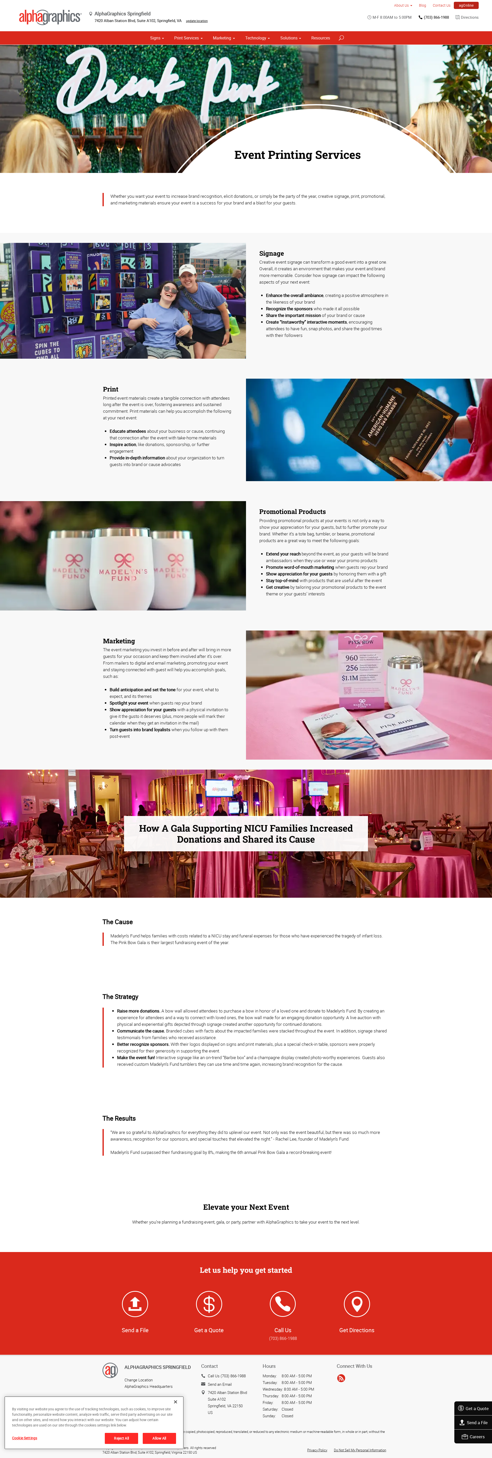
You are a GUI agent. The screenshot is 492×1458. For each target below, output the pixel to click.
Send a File (477, 1422)
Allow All (159, 1438)
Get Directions (356, 1330)
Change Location (139, 1379)
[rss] (341, 1378)
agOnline (466, 5)
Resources (320, 38)
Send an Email (220, 1384)
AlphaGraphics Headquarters (149, 1386)
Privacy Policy (317, 1450)
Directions (470, 17)
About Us (401, 5)
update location (197, 21)
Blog (422, 5)
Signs (155, 38)
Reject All (121, 1438)
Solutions (289, 38)
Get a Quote (477, 1408)
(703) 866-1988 (436, 17)
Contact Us (441, 5)
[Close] (175, 1402)
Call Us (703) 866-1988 (227, 1375)
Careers (477, 1437)
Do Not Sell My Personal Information (360, 1450)
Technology (255, 38)
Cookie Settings (24, 1437)
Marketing (222, 38)
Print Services (186, 38)
